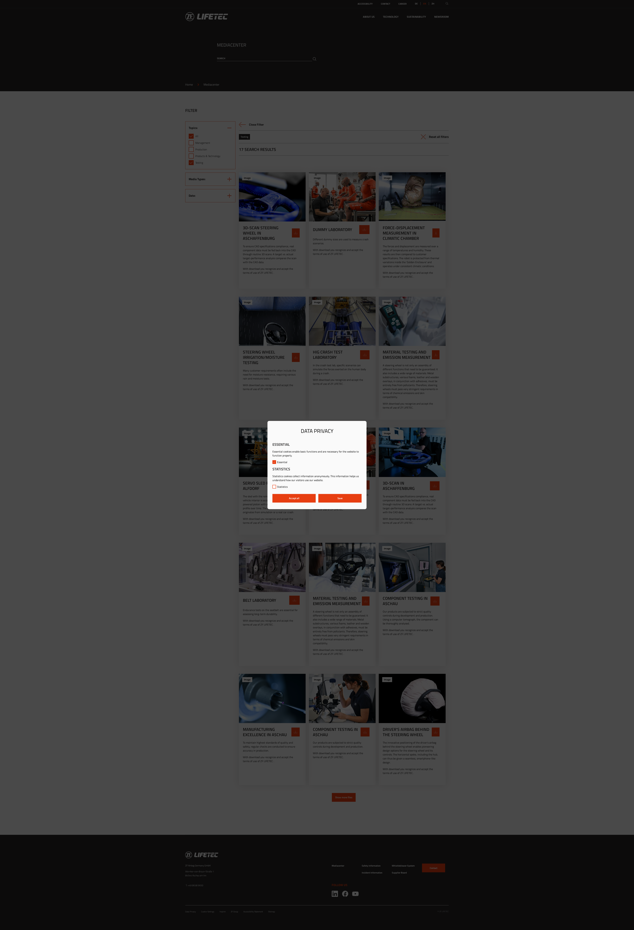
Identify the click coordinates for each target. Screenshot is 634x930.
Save (340, 498)
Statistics (282, 487)
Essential (282, 462)
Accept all (294, 498)
